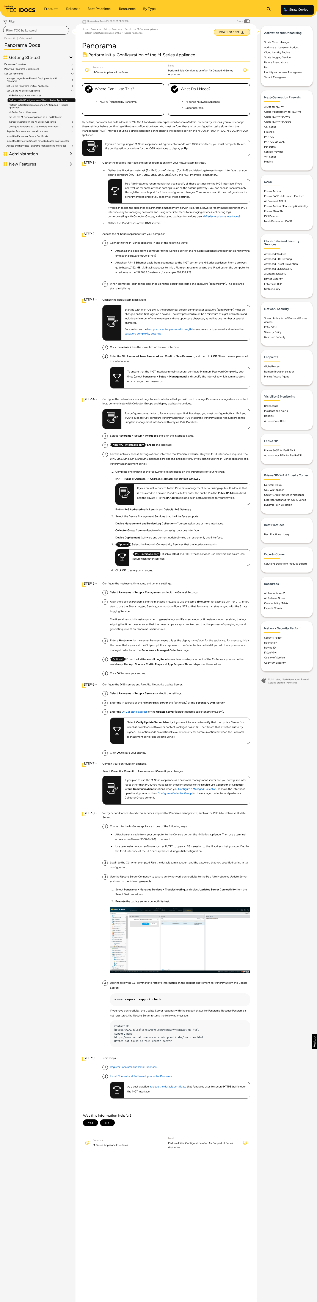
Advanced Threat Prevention (281, 263)
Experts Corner (273, 608)
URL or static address (135, 711)
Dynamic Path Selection (278, 504)
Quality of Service (274, 657)
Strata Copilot (298, 9)
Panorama (96, 29)
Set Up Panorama (13, 74)
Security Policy (272, 332)
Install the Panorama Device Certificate (27, 136)
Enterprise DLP (273, 284)
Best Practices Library (276, 534)
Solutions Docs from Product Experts (286, 563)
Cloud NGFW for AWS (277, 116)
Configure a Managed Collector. (197, 789)
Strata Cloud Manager (277, 42)
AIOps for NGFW (274, 106)
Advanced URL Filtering (278, 258)
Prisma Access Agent (276, 376)
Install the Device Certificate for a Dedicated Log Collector (37, 141)
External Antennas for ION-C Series (285, 499)
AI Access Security (275, 273)
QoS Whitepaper (274, 489)
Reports (269, 415)
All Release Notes (274, 598)
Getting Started (276, 682)
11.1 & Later (274, 679)
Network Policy (273, 484)
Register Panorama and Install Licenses (27, 131)
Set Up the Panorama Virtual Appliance (27, 86)
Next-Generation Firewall (295, 679)
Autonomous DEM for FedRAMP (283, 455)
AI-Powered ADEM (275, 201)
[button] (314, 1041)
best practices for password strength (169, 329)
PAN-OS (269, 136)
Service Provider (273, 151)
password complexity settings (143, 333)
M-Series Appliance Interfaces (25, 95)
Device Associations (276, 62)
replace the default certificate (168, 1086)
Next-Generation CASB (278, 221)
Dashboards (271, 405)
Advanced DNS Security (278, 268)
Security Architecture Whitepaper (284, 494)
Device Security (273, 278)
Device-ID (270, 647)
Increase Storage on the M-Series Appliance (32, 122)
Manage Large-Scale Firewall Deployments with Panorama (31, 79)
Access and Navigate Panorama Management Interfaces (36, 146)
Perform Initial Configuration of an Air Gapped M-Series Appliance (38, 106)
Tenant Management (276, 77)
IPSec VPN (270, 327)
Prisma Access (272, 191)
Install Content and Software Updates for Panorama (141, 1076)
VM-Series (270, 156)
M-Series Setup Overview (23, 112)
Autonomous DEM (275, 421)
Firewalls (269, 131)
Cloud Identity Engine (277, 52)
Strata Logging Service (277, 57)
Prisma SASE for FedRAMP (279, 450)
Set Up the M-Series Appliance (23, 91)
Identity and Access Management (284, 72)
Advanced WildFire (275, 254)
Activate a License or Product (281, 47)
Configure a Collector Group (175, 793)
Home (85, 29)
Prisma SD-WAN (273, 211)
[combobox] (36, 30)
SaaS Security (272, 288)
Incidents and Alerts (276, 410)
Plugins (268, 161)
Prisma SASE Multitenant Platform (284, 196)
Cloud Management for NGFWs (282, 111)
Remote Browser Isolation (279, 371)
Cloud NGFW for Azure (277, 121)
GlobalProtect (272, 366)
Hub (266, 67)
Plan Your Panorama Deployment (21, 69)
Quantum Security (275, 337)
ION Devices (271, 216)
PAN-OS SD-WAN (274, 141)
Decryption (270, 642)
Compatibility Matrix (276, 603)
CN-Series (270, 126)
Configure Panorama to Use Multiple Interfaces (33, 126)
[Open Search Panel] (268, 9)
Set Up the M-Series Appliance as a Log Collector (35, 117)
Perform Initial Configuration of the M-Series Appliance (38, 100)
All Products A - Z (274, 593)
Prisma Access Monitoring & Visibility (286, 206)
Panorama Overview (15, 64)
